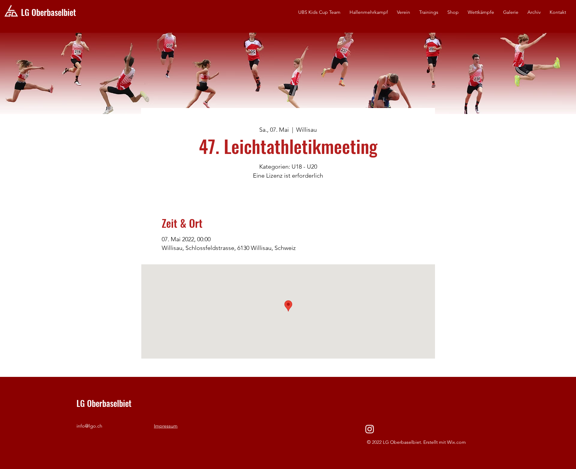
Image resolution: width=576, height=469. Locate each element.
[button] (403, 12)
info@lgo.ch (89, 426)
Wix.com (456, 442)
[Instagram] (369, 429)
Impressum (166, 426)
